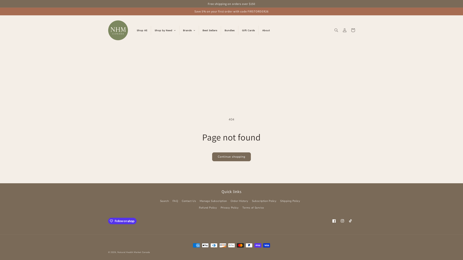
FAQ (175, 201)
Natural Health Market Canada (133, 252)
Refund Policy (208, 207)
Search (164, 201)
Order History (239, 201)
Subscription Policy (264, 201)
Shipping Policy (290, 201)
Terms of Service (253, 207)
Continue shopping (231, 157)
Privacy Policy (230, 207)
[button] (336, 30)
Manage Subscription (213, 201)
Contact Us (189, 201)
